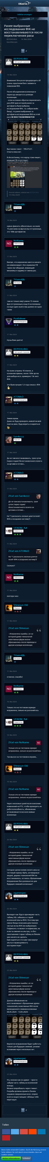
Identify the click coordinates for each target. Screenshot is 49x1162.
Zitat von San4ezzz (19, 495)
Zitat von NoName (18, 742)
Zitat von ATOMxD (18, 551)
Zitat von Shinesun (18, 628)
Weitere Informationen (11, 1158)
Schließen (26, 1158)
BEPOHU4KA (12, 39)
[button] (3, 3)
